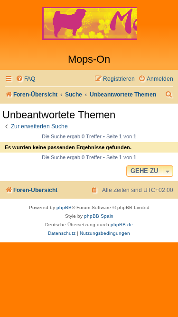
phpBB (64, 207)
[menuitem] (25, 79)
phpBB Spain (98, 216)
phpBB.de (122, 224)
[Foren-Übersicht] (89, 26)
